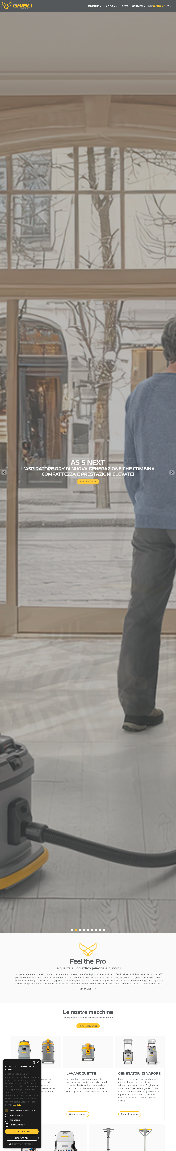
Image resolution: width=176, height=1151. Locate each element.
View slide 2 (76, 930)
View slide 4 (84, 930)
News (125, 6)
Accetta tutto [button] (22, 1131)
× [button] (38, 1062)
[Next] (172, 472)
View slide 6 (92, 930)
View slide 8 (100, 930)
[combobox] (34, 1062)
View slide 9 (104, 930)
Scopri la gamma (77, 1114)
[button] (22, 1144)
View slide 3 (80, 930)
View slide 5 (88, 930)
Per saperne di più (88, 480)
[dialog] (22, 1103)
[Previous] (4, 472)
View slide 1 (72, 930)
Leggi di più (16, 1105)
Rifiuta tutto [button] (21, 1138)
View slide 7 (96, 930)
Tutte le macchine (88, 1025)
